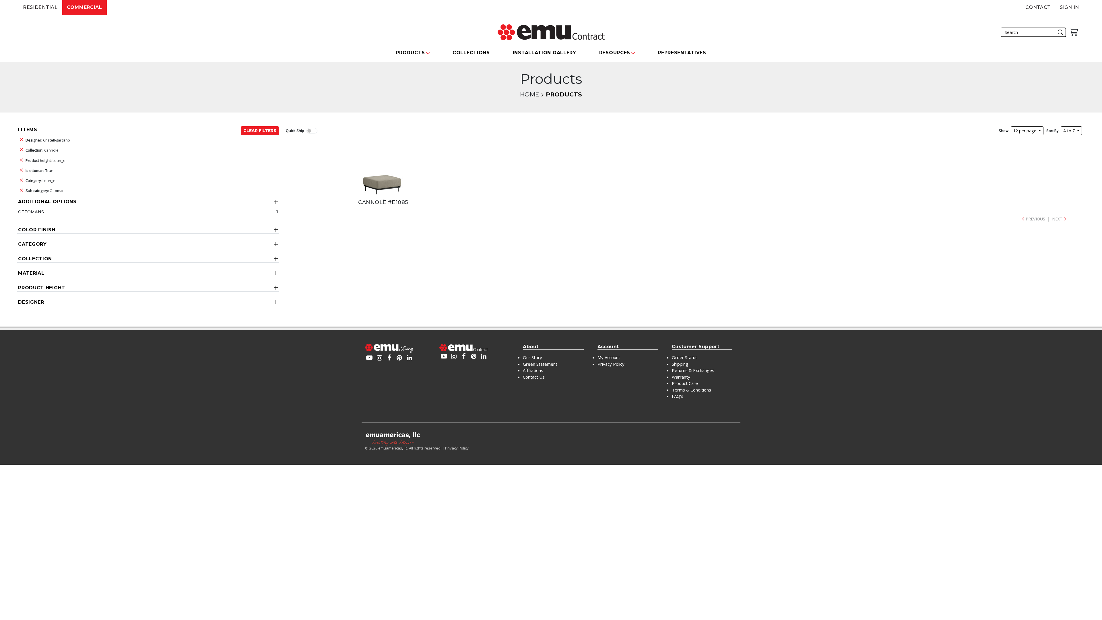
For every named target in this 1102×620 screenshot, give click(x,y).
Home (529, 94)
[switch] (311, 130)
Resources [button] (614, 52)
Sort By (1052, 130)
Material (31, 273)
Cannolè (42, 150)
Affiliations (533, 370)
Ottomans (46, 190)
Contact (1038, 7)
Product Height (41, 287)
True (39, 170)
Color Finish (36, 229)
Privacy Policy (610, 364)
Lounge (45, 160)
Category (32, 244)
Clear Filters (259, 130)
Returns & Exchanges (693, 370)
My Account (608, 357)
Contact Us (534, 377)
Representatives (682, 52)
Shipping (680, 364)
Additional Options (47, 201)
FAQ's (677, 396)
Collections (471, 52)
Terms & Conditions (691, 390)
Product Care (685, 383)
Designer (31, 302)
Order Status (685, 357)
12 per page (1025, 130)
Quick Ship (295, 130)
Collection (35, 258)
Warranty (681, 377)
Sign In (1069, 7)
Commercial (84, 7)
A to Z (1069, 130)
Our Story (532, 357)
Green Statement (540, 364)
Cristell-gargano (48, 140)
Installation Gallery (544, 52)
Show (1003, 130)
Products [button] (410, 52)
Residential (40, 7)
